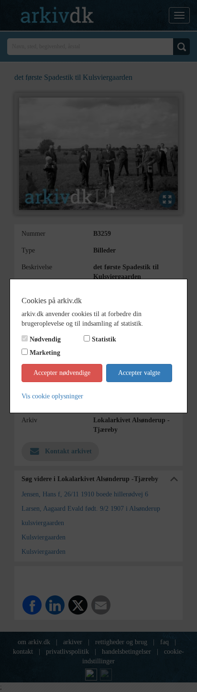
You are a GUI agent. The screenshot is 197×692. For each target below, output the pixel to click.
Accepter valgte (139, 372)
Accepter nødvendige (61, 372)
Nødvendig (45, 339)
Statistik (104, 339)
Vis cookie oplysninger (52, 396)
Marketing (45, 352)
